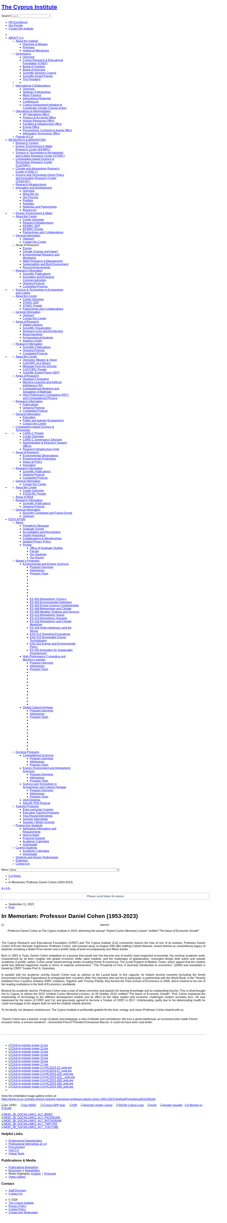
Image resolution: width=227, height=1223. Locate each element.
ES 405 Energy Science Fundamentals (54, 605)
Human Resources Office (38, 120)
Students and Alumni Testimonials (37, 857)
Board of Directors (34, 69)
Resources (29, 210)
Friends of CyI (24, 136)
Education (29, 417)
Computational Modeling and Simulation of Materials (41, 390)
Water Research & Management (43, 261)
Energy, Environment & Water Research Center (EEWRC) (34, 148)
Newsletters (32, 1170)
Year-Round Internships (37, 815)
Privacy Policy (17, 1206)
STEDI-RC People (34, 493)
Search (5, 15)
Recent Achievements (36, 267)
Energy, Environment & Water (34, 213)
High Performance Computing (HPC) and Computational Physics (46, 396)
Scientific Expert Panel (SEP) (41, 372)
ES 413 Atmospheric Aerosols (48, 618)
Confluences (31, 101)
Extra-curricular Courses (38, 809)
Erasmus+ (22, 860)
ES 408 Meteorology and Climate (50, 608)
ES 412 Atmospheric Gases (47, 614)
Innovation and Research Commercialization (38, 278)
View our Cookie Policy (37, 42)
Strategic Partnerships (37, 92)
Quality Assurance (34, 535)
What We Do (31, 194)
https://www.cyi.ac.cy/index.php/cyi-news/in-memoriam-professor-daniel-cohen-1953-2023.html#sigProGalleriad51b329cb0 (78, 1099)
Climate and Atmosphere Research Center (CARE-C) (38, 170)
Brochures (15, 1170)
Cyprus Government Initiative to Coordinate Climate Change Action (45, 106)
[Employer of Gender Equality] (171, 1105)
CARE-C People (33, 433)
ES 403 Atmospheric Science (48, 599)
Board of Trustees (34, 66)
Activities (28, 203)
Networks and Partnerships (40, 206)
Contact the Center (34, 241)
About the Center (26, 216)
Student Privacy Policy (37, 541)
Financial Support (34, 838)
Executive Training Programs (41, 812)
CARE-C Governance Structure (42, 439)
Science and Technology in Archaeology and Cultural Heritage (44, 785)
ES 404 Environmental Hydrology (51, 602)
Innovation (29, 465)
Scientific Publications (37, 273)
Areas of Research (27, 321)
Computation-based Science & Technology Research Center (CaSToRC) (35, 162)
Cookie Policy (17, 1209)
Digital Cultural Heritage (38, 707)
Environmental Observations (40, 455)
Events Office (31, 127)
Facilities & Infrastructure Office (42, 123)
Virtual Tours (16, 1153)
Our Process (30, 197)
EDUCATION (17, 519)
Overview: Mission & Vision (40, 359)
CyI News (15, 875)
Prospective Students (29, 825)
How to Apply (31, 834)
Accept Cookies (25, 51)
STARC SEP (31, 302)
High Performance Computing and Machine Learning (44, 658)
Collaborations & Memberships (42, 538)
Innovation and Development (34, 187)
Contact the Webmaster (23, 1212)
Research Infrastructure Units (41, 449)
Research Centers (27, 143)
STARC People (32, 305)
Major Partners (32, 95)
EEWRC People (33, 229)
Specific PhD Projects (36, 803)
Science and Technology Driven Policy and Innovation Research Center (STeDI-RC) (40, 178)
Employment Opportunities (25, 1140)
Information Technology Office (41, 133)
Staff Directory (17, 1190)
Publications (30, 404)
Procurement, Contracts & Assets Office (47, 130)
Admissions (37, 570)
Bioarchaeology (33, 334)
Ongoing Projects (34, 283)
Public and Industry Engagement (43, 420)
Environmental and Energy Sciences (46, 563)
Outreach (28, 238)
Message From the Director (40, 366)
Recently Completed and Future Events (47, 512)
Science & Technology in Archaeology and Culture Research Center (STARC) (40, 154)
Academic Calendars (36, 841)
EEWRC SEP (31, 225)
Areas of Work (24, 496)
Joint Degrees (31, 799)
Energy (27, 248)
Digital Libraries (33, 324)
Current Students (26, 847)
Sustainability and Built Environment (45, 264)
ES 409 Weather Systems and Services (54, 611)
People (27, 544)
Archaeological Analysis (38, 337)
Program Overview (41, 567)
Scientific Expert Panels (38, 76)
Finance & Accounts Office (39, 117)
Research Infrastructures (31, 184)
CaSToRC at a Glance (37, 363)
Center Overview (33, 219)
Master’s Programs (27, 560)
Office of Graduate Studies (46, 547)
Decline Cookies (51, 51)
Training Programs (27, 806)
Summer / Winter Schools (39, 822)
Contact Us (23, 863)
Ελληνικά (50, 1173)
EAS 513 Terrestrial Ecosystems (50, 634)
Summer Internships (35, 819)
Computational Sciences (38, 755)
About (19, 522)
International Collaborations (33, 85)
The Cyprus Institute (29, 7)
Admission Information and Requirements (39, 830)
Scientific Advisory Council (39, 72)
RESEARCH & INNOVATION (27, 139)
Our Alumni (37, 557)
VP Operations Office (36, 114)
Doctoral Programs (27, 752)
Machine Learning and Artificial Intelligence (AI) (42, 384)
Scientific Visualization (37, 327)
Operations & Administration (33, 111)
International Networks (37, 98)
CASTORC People (35, 369)
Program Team (39, 573)
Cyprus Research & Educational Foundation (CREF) (43, 62)
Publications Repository (23, 1167)
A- (9, 888)
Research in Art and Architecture (43, 331)
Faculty (34, 551)
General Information (28, 235)
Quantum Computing (36, 379)
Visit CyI (14, 1150)
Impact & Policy (32, 461)
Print (11, 907)
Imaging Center (32, 340)
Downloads (30, 844)
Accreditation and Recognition (42, 532)
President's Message (36, 525)
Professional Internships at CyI (28, 1143)
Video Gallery (17, 1176)
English (36, 1173)
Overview (29, 56)
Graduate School (33, 528)
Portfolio (28, 200)
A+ (3, 888)
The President (31, 79)
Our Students (38, 554)
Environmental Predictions (39, 458)
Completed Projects (35, 286)
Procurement (17, 1147)
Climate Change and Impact (40, 251)
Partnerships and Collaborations (43, 232)
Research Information (29, 270)
